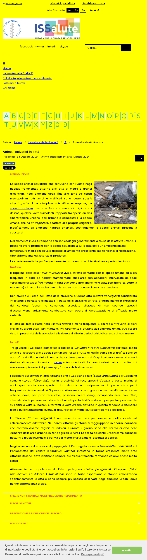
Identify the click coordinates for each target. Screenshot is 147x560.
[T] (6, 124)
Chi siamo (9, 88)
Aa (69, 10)
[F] (43, 116)
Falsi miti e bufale (14, 83)
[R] (131, 116)
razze (58, 362)
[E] (35, 116)
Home (7, 68)
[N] (102, 116)
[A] (6, 116)
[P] (116, 116)
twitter (39, 46)
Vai (126, 47)
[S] (138, 116)
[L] (87, 116)
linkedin (52, 46)
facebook (26, 46)
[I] (65, 116)
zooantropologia (21, 208)
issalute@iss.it (14, 3)
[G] (50, 116)
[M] (94, 116)
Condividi (9, 163)
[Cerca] (4, 93)
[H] (57, 116)
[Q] (124, 116)
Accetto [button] (127, 550)
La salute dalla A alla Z (18, 73)
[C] (21, 116)
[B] (13, 116)
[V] (21, 124)
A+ (99, 10)
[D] (28, 116)
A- (91, 10)
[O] (109, 116)
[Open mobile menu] (4, 63)
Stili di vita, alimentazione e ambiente (27, 78)
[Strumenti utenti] (139, 158)
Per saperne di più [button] (92, 554)
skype (64, 46)
